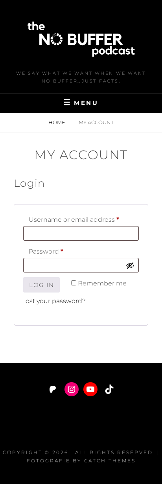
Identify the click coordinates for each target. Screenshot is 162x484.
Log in (41, 285)
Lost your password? (54, 301)
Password (60, 251)
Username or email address (84, 219)
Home (57, 122)
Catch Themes (110, 461)
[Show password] (130, 265)
